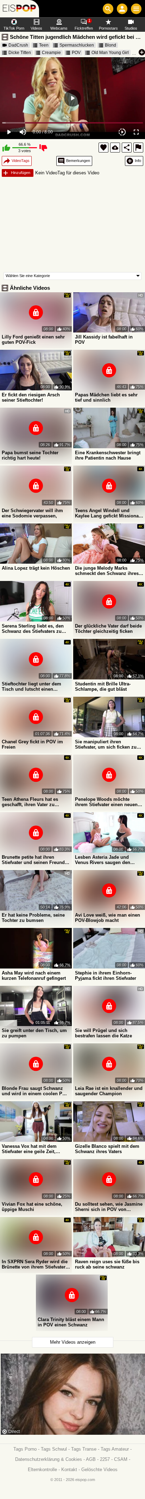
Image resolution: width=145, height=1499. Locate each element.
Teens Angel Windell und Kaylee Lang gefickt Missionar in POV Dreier (107, 513)
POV (76, 52)
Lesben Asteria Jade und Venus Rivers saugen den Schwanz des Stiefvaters (102, 860)
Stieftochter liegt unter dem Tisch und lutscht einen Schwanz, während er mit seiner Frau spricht (31, 686)
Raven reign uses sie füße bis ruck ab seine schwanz (107, 1264)
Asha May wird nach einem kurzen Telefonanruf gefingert (34, 975)
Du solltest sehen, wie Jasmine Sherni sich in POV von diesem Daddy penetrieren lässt (109, 1206)
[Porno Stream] (19, 8)
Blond (110, 45)
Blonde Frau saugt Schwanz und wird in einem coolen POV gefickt (35, 1091)
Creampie (51, 52)
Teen (44, 45)
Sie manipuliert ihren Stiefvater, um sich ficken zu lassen (106, 744)
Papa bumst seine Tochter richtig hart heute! (30, 455)
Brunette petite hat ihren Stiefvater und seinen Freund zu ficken (33, 860)
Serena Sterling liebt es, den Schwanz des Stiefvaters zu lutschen (33, 628)
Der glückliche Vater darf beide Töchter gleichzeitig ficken (108, 628)
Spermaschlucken (76, 45)
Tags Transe (83, 1449)
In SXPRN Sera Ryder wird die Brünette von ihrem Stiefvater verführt (35, 1264)
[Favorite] (103, 147)
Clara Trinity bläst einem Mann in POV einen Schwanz (71, 1322)
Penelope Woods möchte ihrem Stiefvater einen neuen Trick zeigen (106, 802)
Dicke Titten (19, 52)
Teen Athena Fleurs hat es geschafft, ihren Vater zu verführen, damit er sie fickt (32, 802)
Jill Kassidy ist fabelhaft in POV (104, 339)
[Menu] (136, 9)
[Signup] (122, 9)
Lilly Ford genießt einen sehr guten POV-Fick (33, 339)
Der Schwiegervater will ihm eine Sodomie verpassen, (32, 513)
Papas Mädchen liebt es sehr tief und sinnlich (106, 397)
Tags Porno (25, 1449)
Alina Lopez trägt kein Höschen (36, 568)
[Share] (127, 147)
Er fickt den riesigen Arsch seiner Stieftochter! (31, 397)
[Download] (115, 147)
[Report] (138, 147)
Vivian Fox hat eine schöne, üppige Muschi (32, 1206)
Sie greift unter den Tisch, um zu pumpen (34, 1033)
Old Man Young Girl (110, 52)
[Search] (108, 9)
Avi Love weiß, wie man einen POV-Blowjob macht (107, 917)
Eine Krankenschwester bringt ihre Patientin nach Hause (107, 455)
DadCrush (18, 45)
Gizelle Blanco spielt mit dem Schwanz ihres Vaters (107, 1149)
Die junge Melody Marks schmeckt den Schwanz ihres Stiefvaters (107, 570)
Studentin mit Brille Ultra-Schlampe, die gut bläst (103, 686)
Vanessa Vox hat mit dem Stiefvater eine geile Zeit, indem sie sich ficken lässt (31, 1149)
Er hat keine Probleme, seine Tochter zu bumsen (33, 917)
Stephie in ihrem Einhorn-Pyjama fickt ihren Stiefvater (105, 975)
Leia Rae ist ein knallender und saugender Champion (109, 1091)
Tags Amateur (115, 1449)
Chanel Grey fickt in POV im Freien (32, 744)
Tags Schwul (54, 1449)
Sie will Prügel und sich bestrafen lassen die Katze (103, 1033)
